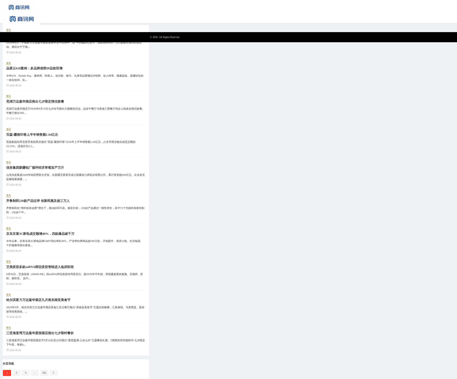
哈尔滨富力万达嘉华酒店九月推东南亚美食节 (38, 300)
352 (44, 373)
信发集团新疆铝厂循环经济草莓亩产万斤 (35, 167)
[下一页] (53, 373)
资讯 (8, 30)
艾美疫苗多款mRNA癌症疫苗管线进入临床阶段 (40, 267)
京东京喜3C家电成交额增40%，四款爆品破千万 (40, 233)
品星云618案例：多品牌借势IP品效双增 (34, 68)
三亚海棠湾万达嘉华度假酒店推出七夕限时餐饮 (40, 333)
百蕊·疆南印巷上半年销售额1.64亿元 (32, 134)
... (35, 373)
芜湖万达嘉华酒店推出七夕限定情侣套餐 (35, 101)
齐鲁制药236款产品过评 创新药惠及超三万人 (38, 201)
